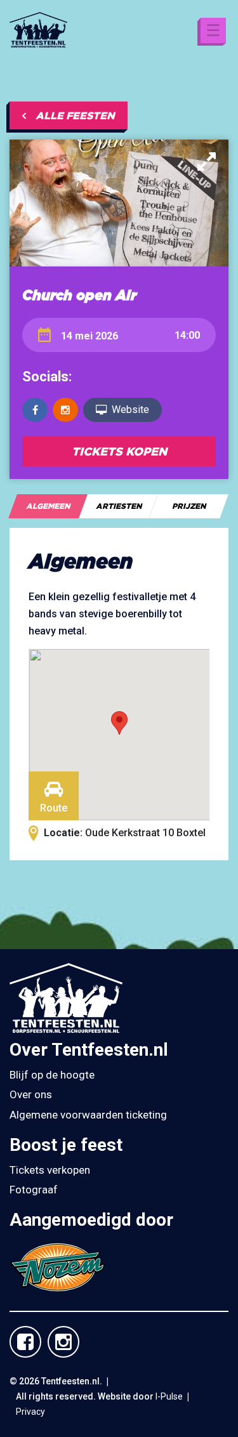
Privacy (30, 1412)
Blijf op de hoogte (52, 1074)
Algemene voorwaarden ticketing (88, 1114)
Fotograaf (34, 1189)
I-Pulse (169, 1396)
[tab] (48, 506)
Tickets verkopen (50, 1170)
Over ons (31, 1094)
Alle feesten (75, 115)
